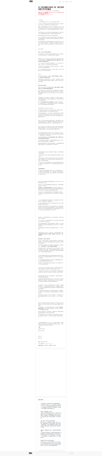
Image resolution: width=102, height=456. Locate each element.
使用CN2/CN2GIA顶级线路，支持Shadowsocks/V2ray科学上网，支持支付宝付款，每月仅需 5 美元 (51, 13)
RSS (63, 1)
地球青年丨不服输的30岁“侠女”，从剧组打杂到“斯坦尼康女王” (51, 431)
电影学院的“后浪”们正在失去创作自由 (47, 440)
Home (60, 1)
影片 (51, 10)
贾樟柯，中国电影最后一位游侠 (46, 411)
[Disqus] (51, 363)
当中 (52, 10)
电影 (46, 10)
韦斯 (47, 10)
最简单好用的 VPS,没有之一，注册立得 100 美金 (47, 345)
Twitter (71, 1)
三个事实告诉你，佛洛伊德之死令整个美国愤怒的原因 (50, 403)
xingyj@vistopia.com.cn (49, 343)
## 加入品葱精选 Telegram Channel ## (45, 14)
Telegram (66, 1)
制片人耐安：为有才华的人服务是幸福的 (48, 420)
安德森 (49, 10)
